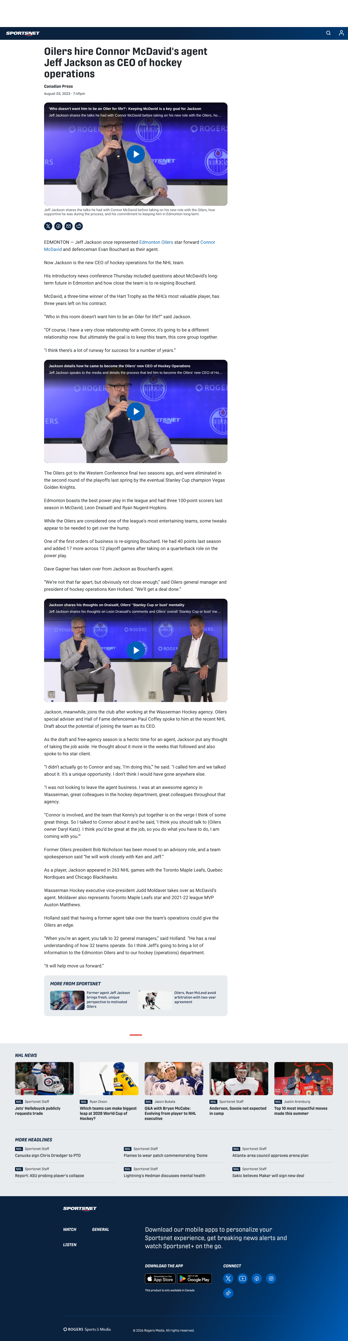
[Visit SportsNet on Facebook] (257, 1278)
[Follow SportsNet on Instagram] (271, 1278)
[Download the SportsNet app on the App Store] (160, 1278)
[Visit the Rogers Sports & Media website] (87, 1329)
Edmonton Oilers (156, 242)
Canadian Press (58, 86)
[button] (328, 33)
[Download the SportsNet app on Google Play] (194, 1278)
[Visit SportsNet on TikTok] (228, 1292)
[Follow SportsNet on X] (228, 1278)
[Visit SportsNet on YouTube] (242, 1278)
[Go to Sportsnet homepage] (22, 34)
